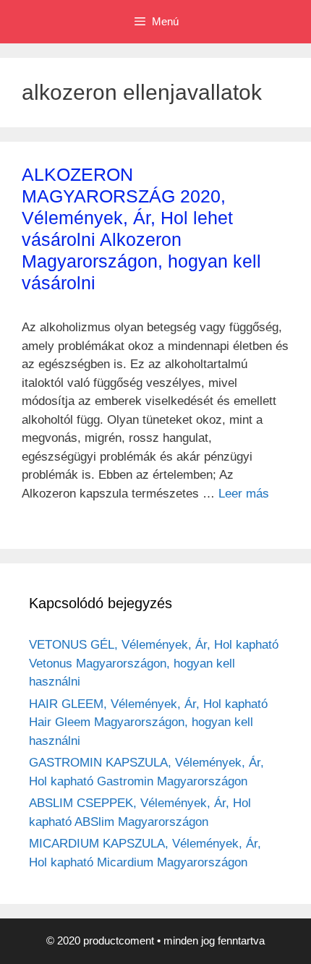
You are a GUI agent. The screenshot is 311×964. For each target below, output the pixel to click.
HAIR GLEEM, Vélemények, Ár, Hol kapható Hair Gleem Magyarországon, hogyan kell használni (148, 722)
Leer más (243, 493)
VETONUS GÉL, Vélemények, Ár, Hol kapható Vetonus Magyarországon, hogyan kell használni (153, 663)
